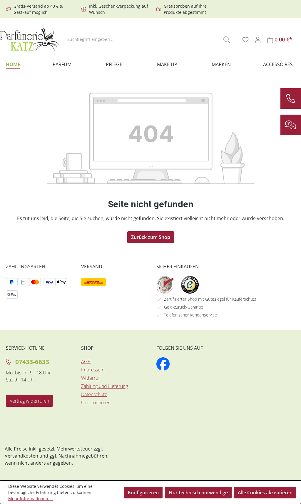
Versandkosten (21, 456)
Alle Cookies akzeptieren (265, 492)
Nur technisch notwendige (198, 492)
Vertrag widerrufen (29, 401)
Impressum (93, 369)
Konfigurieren (143, 492)
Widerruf (90, 378)
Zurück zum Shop (150, 237)
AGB (86, 361)
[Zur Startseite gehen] (29, 39)
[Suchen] (226, 39)
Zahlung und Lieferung (104, 386)
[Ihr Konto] (258, 39)
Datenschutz (94, 394)
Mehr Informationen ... (30, 498)
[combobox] (142, 39)
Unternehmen (96, 402)
